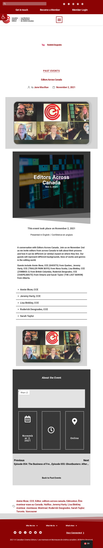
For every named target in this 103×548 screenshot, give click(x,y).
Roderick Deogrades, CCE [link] (34, 309)
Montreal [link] (43, 508)
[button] (59, 19)
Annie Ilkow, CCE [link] (29, 289)
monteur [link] (20, 508)
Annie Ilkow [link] (22, 501)
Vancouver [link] (31, 511)
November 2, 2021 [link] (65, 87)
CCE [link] (32, 501)
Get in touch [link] (22, 10)
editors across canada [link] (53, 501)
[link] (3, 16)
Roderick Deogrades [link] (59, 508)
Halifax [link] (47, 504)
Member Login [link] (80, 10)
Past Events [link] (51, 71)
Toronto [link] (20, 511)
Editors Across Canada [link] (51, 79)
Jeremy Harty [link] (59, 504)
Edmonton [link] (71, 501)
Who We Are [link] (30, 526)
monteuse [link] (31, 508)
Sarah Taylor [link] (27, 316)
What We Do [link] (50, 526)
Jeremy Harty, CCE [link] (30, 296)
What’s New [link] (70, 526)
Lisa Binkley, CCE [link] (29, 302)
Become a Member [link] (50, 10)
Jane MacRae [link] (41, 87)
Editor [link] (38, 501)
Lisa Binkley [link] (74, 504)
